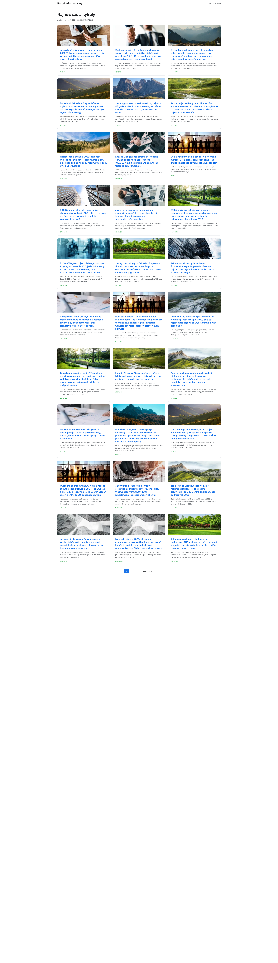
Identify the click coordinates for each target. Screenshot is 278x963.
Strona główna (215, 3)
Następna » (147, 571)
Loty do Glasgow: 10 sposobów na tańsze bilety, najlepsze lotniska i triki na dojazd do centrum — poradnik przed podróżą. (138, 376)
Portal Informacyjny (69, 3)
